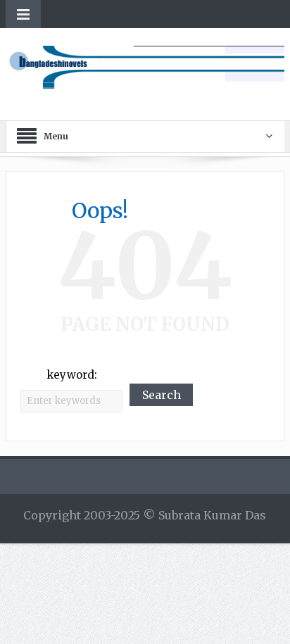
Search (161, 395)
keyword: (71, 374)
